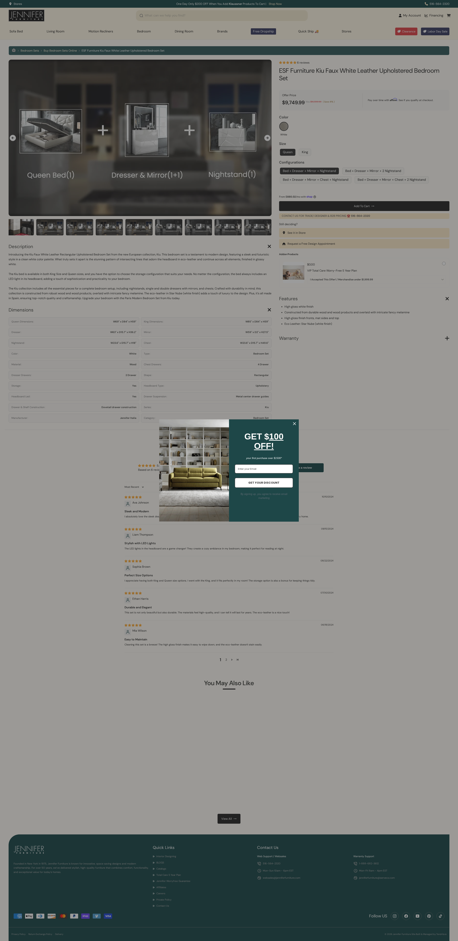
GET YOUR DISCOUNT (263, 483)
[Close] (294, 423)
